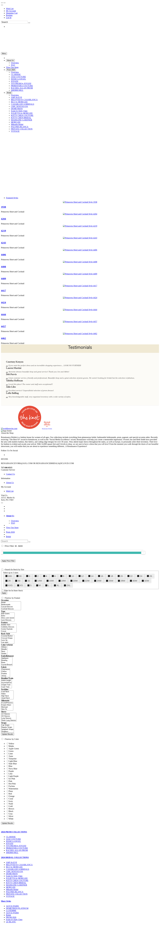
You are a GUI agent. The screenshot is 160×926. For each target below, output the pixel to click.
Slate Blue (13, 764)
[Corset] (8, 631)
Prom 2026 (10, 532)
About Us (10, 483)
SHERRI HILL (12, 852)
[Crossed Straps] (7, 638)
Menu (4, 53)
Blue (10, 766)
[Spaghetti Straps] (7, 729)
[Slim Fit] (7, 709)
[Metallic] (4, 649)
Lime (11, 754)
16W (51, 580)
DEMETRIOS (12, 874)
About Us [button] (10, 516)
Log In (8, 18)
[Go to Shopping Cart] (2, 2)
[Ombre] (4, 653)
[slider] (143, 552)
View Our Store (12, 527)
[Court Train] (6, 687)
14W (39, 580)
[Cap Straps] (7, 725)
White (11, 819)
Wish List (10, 9)
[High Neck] (7, 696)
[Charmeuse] (5, 669)
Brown (11, 809)
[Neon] (4, 651)
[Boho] (7, 616)
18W (63, 580)
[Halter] (7, 694)
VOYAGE (10, 896)
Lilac (11, 774)
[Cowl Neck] (7, 692)
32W (146, 580)
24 (141, 576)
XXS (10, 585)
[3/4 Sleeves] (8, 716)
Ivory (11, 801)
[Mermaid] (7, 707)
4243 (3, 242)
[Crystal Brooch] (6, 665)
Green (11, 751)
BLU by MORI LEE (14, 867)
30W (134, 580)
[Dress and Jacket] (7, 618)
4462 (3, 338)
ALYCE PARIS (12, 906)
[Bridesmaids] (11, 605)
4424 (3, 302)
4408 (3, 266)
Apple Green (14, 749)
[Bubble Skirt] (8, 625)
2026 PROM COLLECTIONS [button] (14, 832)
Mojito (11, 746)
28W (122, 580)
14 (92, 576)
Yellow (11, 744)
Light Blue (13, 761)
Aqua (11, 756)
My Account (11, 11)
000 (10, 576)
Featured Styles (12, 198)
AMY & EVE (11, 862)
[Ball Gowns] (7, 614)
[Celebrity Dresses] (8, 627)
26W (111, 580)
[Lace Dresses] (7, 620)
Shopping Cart (12, 13)
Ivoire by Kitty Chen (14, 876)
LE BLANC (11, 922)
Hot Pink (12, 784)
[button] (10, 60)
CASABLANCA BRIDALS (17, 869)
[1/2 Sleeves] (8, 714)
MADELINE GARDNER (16, 885)
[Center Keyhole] (8, 629)
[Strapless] (7, 732)
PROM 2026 (11, 917)
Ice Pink (12, 779)
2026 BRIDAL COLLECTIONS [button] (15, 857)
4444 (3, 314)
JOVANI (9, 843)
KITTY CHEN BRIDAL (16, 883)
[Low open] (7, 642)
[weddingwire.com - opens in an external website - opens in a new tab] (9, 428)
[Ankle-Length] (6, 681)
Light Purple (13, 776)
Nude (11, 804)
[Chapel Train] (6, 685)
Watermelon (13, 789)
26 (151, 576)
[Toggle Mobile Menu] (2, 502)
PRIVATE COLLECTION (17, 894)
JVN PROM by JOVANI (16, 846)
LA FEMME (11, 910)
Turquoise (12, 759)
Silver (11, 816)
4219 (3, 230)
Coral (11, 799)
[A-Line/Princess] (7, 703)
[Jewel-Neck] (7, 698)
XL (57, 585)
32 (29, 580)
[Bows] (6, 663)
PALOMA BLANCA (14, 892)
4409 (3, 278)
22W (87, 580)
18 (111, 576)
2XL (68, 585)
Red (10, 794)
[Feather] (5, 674)
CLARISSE (11, 837)
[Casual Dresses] (11, 607)
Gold (11, 806)
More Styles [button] (6, 901)
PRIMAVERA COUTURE (17, 848)
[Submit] (29, 22)
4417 (3, 290)
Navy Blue (13, 769)
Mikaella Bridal (12, 889)
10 (72, 576)
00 (20, 576)
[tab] (82, 516)
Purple (11, 771)
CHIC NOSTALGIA (14, 871)
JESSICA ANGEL (13, 841)
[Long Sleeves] (8, 718)
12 (82, 576)
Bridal (8, 537)
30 (19, 580)
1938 (3, 207)
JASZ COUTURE (13, 839)
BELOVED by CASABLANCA (19, 865)
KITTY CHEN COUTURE (17, 880)
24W (99, 580)
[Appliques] (6, 658)
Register (9, 15)
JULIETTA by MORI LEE (17, 878)
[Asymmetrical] (6, 683)
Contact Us (10, 474)
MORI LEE (11, 887)
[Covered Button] (7, 636)
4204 (3, 219)
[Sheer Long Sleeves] (8, 720)
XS (21, 585)
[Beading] (6, 660)
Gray (11, 814)
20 (121, 576)
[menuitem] (82, 9)
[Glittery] (4, 647)
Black (11, 811)
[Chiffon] (5, 672)
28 (9, 580)
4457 (3, 326)
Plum (11, 791)
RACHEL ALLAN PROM (17, 850)
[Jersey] (5, 676)
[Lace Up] (7, 640)
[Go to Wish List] (5, 2)
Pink (10, 781)
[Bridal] (11, 603)
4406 (3, 254)
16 (102, 576)
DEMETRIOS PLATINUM (17, 908)
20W (75, 580)
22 (131, 576)
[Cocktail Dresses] (11, 609)
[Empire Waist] (7, 705)
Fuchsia (12, 786)
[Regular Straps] (7, 727)
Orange (11, 796)
